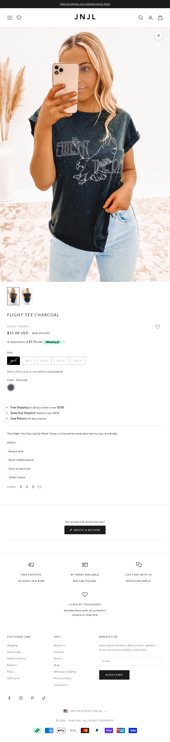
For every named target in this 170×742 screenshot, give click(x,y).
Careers (59, 652)
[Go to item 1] (13, 296)
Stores (58, 658)
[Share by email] (39, 487)
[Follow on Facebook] (9, 698)
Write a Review (89, 531)
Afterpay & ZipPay (65, 671)
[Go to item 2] (27, 296)
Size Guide (14, 652)
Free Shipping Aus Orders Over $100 (85, 4)
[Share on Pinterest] (33, 487)
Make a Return (16, 658)
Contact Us (61, 685)
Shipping (12, 645)
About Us (60, 645)
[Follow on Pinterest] (32, 698)
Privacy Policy (62, 678)
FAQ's (11, 671)
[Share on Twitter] (27, 487)
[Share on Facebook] (21, 487)
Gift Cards (13, 678)
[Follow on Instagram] (21, 698)
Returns (12, 665)
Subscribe (114, 674)
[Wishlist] (19, 17)
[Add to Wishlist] (85, 327)
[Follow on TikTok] (44, 698)
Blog (57, 665)
